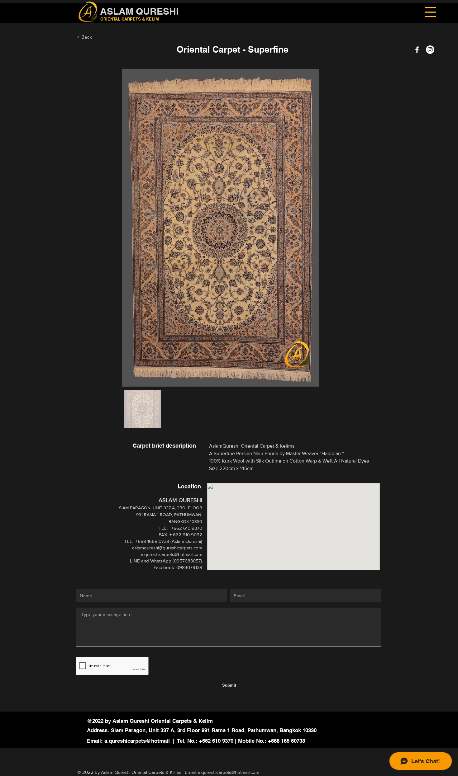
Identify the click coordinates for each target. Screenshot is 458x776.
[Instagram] (430, 49)
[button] (430, 12)
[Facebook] (417, 49)
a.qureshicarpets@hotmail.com (171, 554)
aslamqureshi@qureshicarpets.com (167, 547)
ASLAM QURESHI (139, 11)
